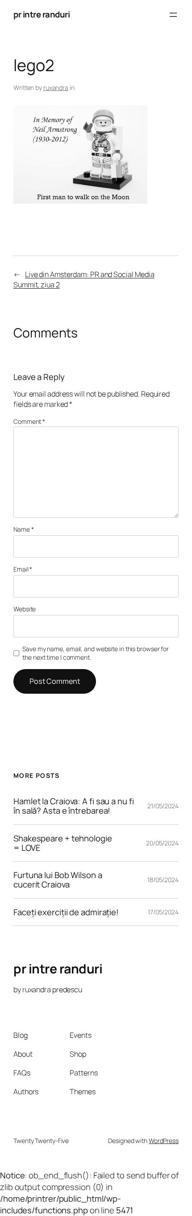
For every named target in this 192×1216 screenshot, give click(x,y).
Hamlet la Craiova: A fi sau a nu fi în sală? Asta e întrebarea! (73, 806)
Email (22, 569)
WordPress (164, 1140)
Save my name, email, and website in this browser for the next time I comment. (95, 653)
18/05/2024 (163, 879)
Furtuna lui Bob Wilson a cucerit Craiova (57, 879)
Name (23, 529)
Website (24, 609)
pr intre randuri (41, 14)
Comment (29, 421)
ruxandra (55, 87)
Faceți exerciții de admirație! (66, 912)
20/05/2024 (162, 843)
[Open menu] (173, 14)
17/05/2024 (163, 912)
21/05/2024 (163, 806)
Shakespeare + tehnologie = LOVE (62, 843)
